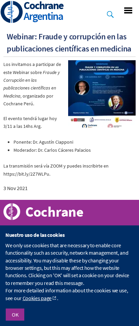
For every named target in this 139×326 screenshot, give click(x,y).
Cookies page (37, 298)
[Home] (12, 12)
